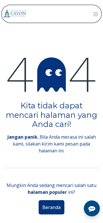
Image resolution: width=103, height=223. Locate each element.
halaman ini (51, 151)
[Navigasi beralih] (95, 14)
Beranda (51, 207)
